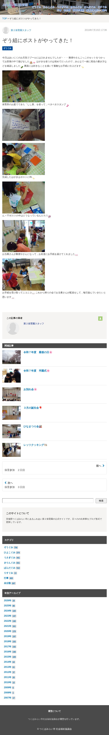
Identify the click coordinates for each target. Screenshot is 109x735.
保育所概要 (78, 10)
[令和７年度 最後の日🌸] (27, 363)
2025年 (7, 605)
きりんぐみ (76, 7)
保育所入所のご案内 (96, 10)
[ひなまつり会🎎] (22, 437)
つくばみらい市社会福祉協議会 (43, 719)
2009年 (7, 687)
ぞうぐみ (36, 7)
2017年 (7, 646)
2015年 (7, 657)
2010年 (7, 682)
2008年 (7, 692)
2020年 (7, 631)
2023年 (7, 616)
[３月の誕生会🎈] (22, 419)
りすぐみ (102, 7)
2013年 (7, 667)
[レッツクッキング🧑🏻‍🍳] (24, 456)
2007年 (7, 697)
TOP (4, 18)
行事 (59, 10)
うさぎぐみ (62, 7)
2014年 (7, 662)
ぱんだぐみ (89, 7)
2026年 (7, 600)
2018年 (7, 641)
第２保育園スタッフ (21, 30)
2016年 (7, 651)
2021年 (7, 626)
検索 (101, 500)
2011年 (7, 677)
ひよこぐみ (48, 7)
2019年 (7, 636)
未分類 (67, 10)
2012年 (7, 672)
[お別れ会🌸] (19, 400)
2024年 (7, 610)
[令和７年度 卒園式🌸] (26, 382)
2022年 (7, 621)
